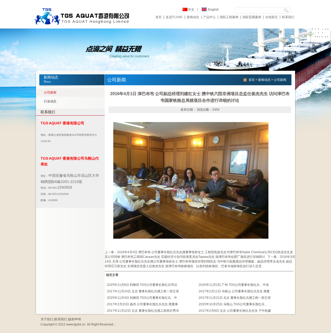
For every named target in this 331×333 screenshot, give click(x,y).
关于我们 (47, 319)
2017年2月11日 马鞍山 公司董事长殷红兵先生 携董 (234, 291)
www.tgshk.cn (75, 324)
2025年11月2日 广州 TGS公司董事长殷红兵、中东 (234, 285)
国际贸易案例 (252, 17)
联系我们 (288, 17)
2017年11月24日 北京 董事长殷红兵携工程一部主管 (143, 291)
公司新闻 (50, 92)
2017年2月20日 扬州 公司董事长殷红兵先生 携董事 (142, 304)
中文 (191, 9)
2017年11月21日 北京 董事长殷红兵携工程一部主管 (235, 298)
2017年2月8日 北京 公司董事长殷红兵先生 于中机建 (235, 311)
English (213, 9)
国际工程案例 (229, 17)
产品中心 (209, 17)
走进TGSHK (174, 17)
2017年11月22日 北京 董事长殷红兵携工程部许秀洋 (143, 311)
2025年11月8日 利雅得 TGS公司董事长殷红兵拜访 (142, 285)
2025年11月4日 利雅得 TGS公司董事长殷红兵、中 (142, 298)
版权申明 (75, 319)
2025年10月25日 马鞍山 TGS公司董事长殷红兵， (233, 304)
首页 (158, 17)
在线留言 (271, 17)
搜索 (286, 10)
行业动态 (50, 101)
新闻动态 (193, 17)
